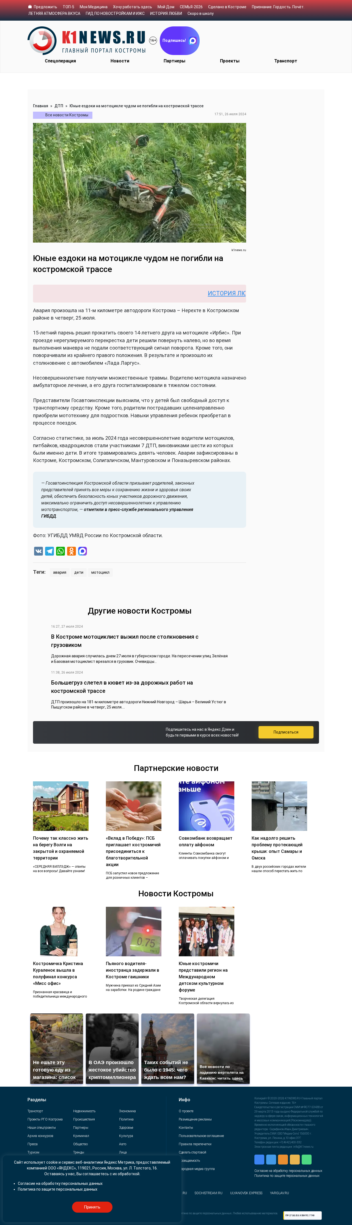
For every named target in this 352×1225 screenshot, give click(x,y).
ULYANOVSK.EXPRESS (246, 1193)
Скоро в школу (201, 13)
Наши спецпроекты (42, 1128)
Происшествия (84, 1119)
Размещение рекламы (195, 1119)
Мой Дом (166, 7)
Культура (126, 1136)
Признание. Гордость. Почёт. (278, 7)
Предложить (45, 7)
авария (59, 572)
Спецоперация (60, 61)
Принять (92, 1207)
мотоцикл (100, 572)
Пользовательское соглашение (201, 1136)
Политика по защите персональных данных (287, 1176)
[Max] (82, 552)
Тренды (78, 1152)
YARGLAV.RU (279, 1193)
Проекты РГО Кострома (45, 1119)
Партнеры (174, 61)
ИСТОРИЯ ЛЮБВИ (166, 13)
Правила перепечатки (195, 1144)
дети (78, 572)
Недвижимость (84, 1111)
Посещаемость (189, 1161)
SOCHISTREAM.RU (208, 1193)
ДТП (58, 106)
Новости (120, 61)
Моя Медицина (94, 7)
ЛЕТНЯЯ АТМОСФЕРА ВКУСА (54, 13)
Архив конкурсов (40, 1136)
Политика (126, 1119)
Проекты (230, 61)
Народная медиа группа (197, 1169)
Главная (40, 106)
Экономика (127, 1111)
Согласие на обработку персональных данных (288, 1171)
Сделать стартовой (192, 1152)
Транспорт (285, 61)
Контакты (186, 1128)
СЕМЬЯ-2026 (191, 7)
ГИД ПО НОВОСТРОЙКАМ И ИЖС (115, 13)
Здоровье (126, 1128)
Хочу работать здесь (132, 7)
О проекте (186, 1111)
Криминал (81, 1136)
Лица (123, 1152)
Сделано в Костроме (227, 7)
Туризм (33, 1152)
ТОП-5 (68, 7)
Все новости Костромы (66, 115)
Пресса (33, 1144)
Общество (80, 1144)
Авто (122, 1144)
